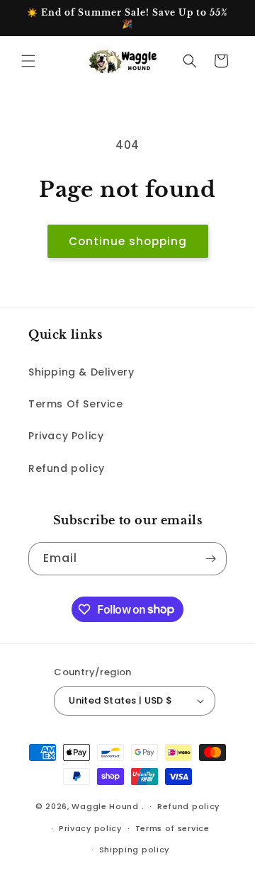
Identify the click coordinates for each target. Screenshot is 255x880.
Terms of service (172, 828)
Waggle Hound (105, 806)
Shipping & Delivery (81, 372)
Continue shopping (128, 241)
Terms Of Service (75, 404)
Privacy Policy (65, 436)
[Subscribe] (210, 558)
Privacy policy (90, 828)
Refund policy (66, 468)
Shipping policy (134, 849)
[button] (28, 61)
